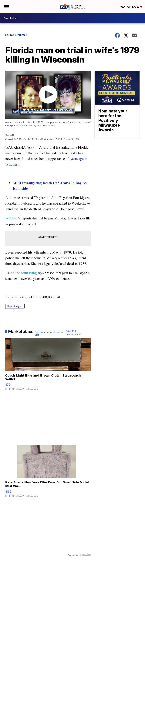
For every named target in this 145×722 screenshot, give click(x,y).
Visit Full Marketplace (73, 332)
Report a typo (14, 306)
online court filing (24, 273)
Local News (16, 35)
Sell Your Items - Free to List (49, 333)
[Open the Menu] (6, 6)
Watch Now (130, 6)
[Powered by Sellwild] (85, 555)
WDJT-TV (13, 218)
